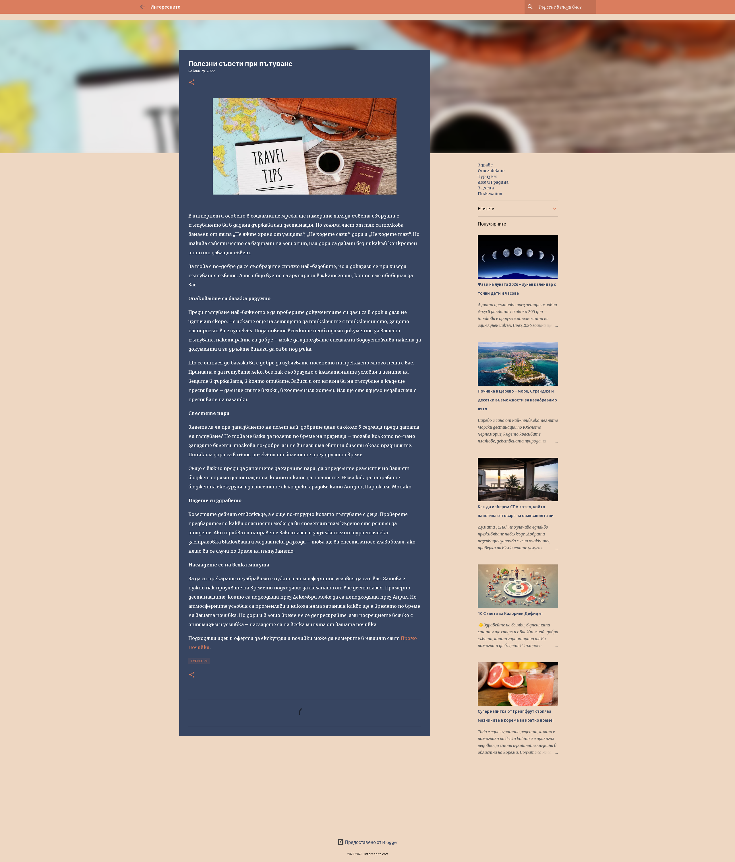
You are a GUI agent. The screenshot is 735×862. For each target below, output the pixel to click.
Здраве (485, 165)
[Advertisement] (304, 785)
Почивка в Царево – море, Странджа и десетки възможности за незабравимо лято (517, 400)
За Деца (486, 188)
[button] (191, 83)
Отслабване (491, 170)
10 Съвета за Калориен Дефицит (510, 613)
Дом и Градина (493, 182)
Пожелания (490, 193)
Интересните (165, 6)
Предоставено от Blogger (371, 842)
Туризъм (199, 661)
